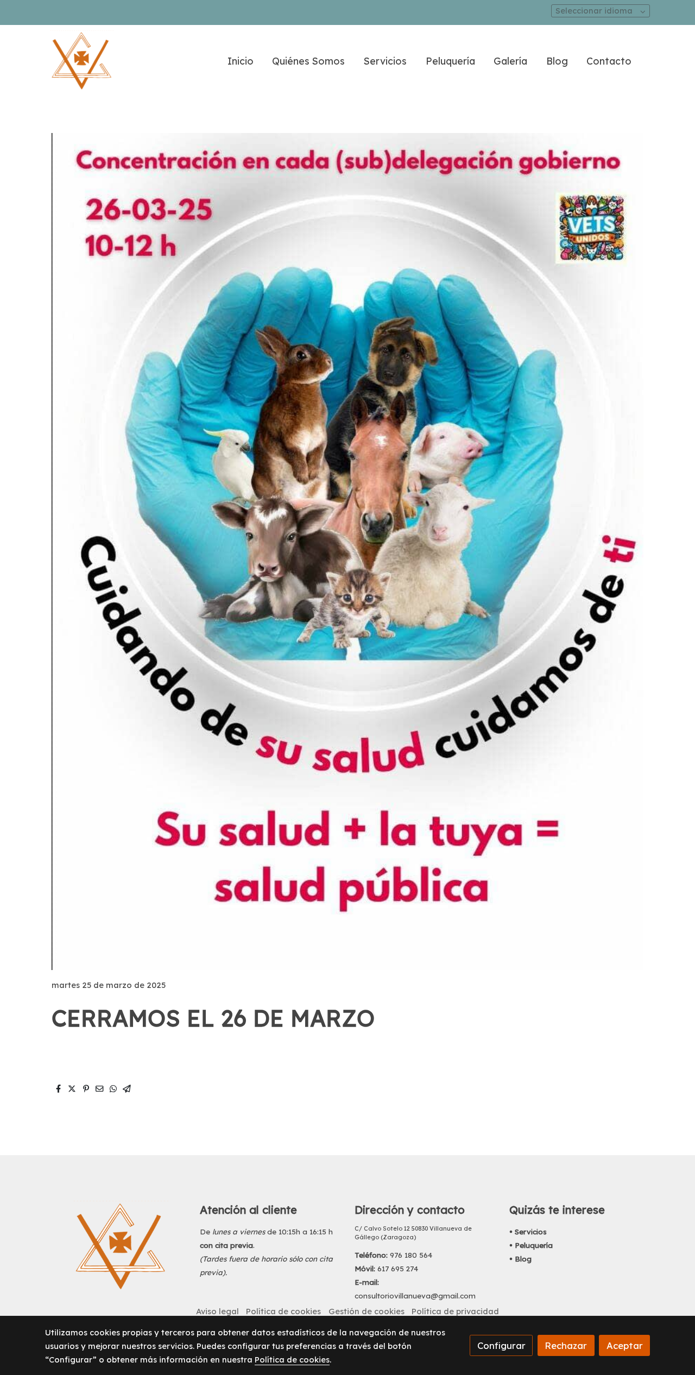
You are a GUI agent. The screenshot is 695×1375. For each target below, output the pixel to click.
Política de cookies (283, 1311)
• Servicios (528, 1231)
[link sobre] (115, 1246)
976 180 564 (411, 1255)
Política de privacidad (455, 1311)
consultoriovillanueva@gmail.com (415, 1295)
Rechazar (566, 1345)
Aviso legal (217, 1311)
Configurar (501, 1345)
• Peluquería (531, 1245)
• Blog (520, 1258)
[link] (82, 60)
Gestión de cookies (366, 1311)
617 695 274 (397, 1268)
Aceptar (624, 1345)
